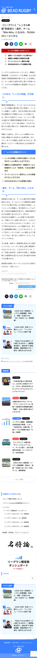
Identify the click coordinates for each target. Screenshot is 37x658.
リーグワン (6, 358)
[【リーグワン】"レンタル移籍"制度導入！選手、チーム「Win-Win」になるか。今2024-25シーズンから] (16, 44)
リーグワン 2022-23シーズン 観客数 (16, 514)
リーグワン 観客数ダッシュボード (14, 510)
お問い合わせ (15, 642)
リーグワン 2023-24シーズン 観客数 (16, 522)
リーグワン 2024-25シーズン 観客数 (16, 526)
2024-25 (5, 361)
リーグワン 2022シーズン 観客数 (15, 518)
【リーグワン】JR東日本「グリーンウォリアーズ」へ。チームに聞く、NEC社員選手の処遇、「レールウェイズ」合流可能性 (22, 447)
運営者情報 (7, 642)
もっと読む (19, 479)
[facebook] (11, 44)
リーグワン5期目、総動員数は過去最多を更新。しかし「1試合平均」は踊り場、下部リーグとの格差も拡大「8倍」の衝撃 (22, 427)
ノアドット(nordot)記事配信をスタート (16, 503)
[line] (21, 44)
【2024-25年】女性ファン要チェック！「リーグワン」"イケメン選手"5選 (23, 329)
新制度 (31, 361)
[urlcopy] (30, 44)
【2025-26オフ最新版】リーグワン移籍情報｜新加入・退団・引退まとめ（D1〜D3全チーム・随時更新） (24, 316)
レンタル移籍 (24, 361)
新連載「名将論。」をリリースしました (15, 532)
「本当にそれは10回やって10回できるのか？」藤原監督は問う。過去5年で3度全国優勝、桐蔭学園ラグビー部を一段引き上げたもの (23, 346)
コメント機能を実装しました (12, 499)
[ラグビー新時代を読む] (16, 11)
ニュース (10, 361)
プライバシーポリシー (27, 642)
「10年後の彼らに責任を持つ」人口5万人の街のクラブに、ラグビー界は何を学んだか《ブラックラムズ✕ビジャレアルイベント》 (22, 386)
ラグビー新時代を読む (18, 646)
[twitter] (7, 44)
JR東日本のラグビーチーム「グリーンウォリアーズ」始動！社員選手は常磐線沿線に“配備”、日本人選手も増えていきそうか (22, 406)
